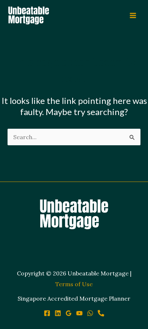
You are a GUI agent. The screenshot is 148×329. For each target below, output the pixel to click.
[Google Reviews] (68, 313)
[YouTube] (79, 313)
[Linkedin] (58, 313)
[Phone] (101, 313)
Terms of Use (74, 284)
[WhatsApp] (90, 313)
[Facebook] (47, 313)
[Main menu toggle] (133, 15)
